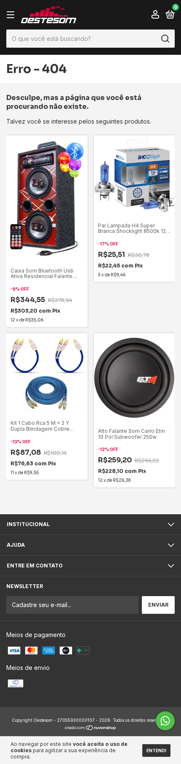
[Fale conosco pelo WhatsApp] (165, 720)
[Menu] (12, 15)
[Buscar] (165, 38)
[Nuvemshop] (90, 728)
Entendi (156, 750)
